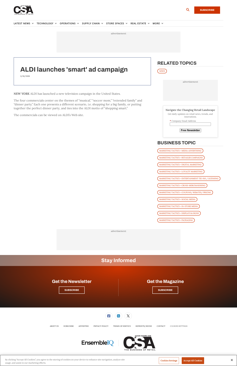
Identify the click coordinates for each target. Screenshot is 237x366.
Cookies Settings (178, 326)
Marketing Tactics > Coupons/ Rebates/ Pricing (185, 192)
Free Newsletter (190, 130)
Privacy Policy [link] (101, 326)
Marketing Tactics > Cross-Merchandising (182, 185)
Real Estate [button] (138, 23)
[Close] (231, 360)
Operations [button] (68, 23)
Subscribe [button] (71, 290)
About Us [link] (54, 326)
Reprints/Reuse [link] (144, 326)
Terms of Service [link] (122, 326)
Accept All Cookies (192, 360)
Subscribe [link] (69, 326)
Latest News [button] (22, 23)
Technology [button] (45, 23)
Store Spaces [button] (115, 23)
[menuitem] (25, 23)
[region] (118, 360)
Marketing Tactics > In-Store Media (178, 206)
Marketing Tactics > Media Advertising (180, 150)
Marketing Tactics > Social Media (177, 199)
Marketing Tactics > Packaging (176, 220)
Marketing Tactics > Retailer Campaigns (181, 157)
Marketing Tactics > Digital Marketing (180, 164)
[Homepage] (24, 10)
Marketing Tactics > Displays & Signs (179, 213)
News (162, 71)
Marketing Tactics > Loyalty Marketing (180, 171)
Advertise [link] (84, 326)
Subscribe (207, 10)
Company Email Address (183, 121)
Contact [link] (161, 326)
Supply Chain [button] (91, 23)
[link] (109, 316)
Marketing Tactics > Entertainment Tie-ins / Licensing (188, 178)
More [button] (156, 23)
